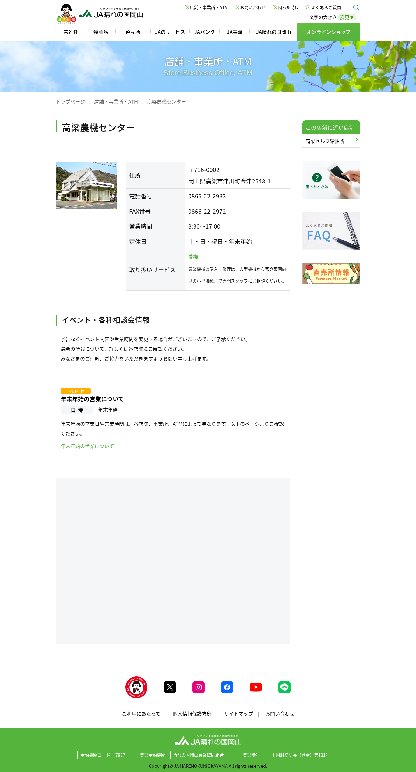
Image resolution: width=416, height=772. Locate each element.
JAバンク (204, 31)
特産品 (100, 31)
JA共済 (234, 31)
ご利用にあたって (141, 713)
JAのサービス (170, 31)
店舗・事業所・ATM (209, 7)
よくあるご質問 (326, 7)
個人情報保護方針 (192, 713)
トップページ (70, 101)
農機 (193, 256)
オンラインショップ (329, 31)
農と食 (70, 31)
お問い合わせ (253, 7)
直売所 (133, 31)
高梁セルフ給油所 (324, 140)
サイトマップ (238, 713)
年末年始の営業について (92, 399)
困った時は (288, 7)
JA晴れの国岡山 (273, 31)
